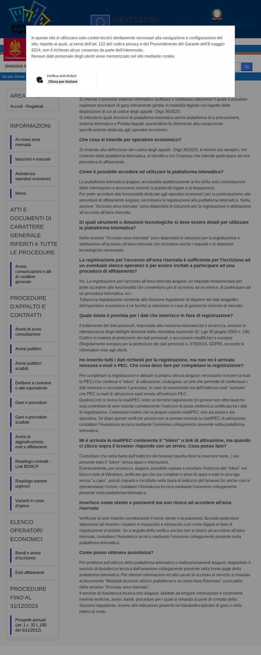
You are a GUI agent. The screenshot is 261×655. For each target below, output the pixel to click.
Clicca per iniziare (62, 82)
